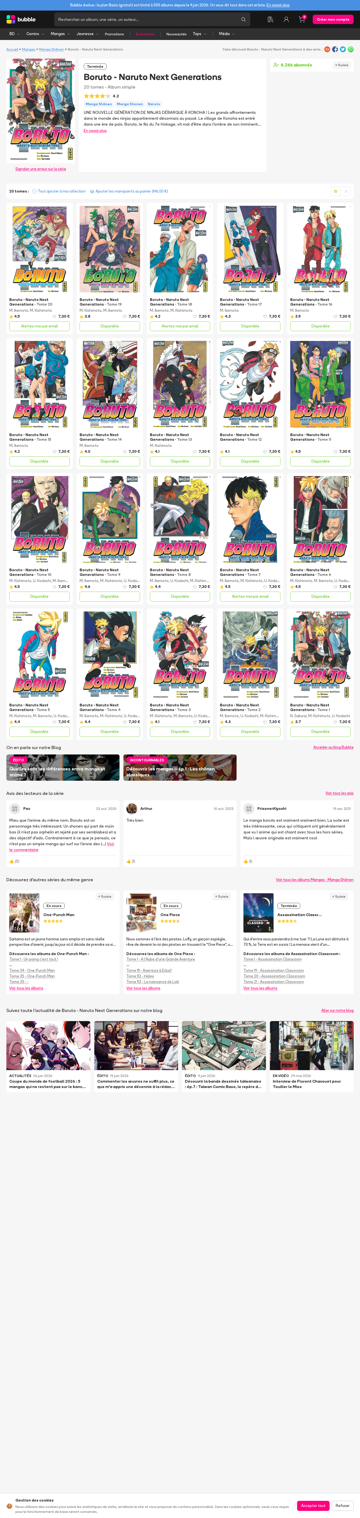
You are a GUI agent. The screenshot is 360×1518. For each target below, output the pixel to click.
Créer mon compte (333, 19)
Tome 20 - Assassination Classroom (274, 976)
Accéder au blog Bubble (333, 747)
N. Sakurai (298, 716)
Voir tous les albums (26, 988)
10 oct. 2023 (224, 808)
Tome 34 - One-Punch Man (32, 970)
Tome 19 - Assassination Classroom (273, 970)
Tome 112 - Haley (140, 976)
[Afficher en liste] (345, 191)
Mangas (58, 33)
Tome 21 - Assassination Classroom (273, 981)
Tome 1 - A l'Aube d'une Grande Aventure (160, 959)
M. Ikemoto (18, 310)
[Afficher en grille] (335, 191)
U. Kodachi (42, 580)
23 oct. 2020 (106, 808)
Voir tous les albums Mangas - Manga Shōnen (315, 879)
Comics (32, 33)
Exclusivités (145, 34)
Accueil (12, 49)
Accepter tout (313, 1505)
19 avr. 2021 (342, 808)
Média (224, 33)
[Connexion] (286, 19)
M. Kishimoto (41, 310)
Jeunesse (85, 33)
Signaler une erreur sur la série (40, 169)
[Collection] (271, 19)
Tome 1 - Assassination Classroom (272, 959)
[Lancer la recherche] (243, 19)
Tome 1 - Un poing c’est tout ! (33, 959)
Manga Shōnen (51, 49)
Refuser (342, 1505)
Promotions (114, 34)
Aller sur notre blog (337, 1010)
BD (12, 33)
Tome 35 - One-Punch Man (32, 976)
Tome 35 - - (19, 981)
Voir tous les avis (339, 793)
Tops (197, 33)
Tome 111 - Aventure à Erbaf (149, 970)
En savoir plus (278, 5)
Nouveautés (177, 34)
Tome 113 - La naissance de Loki (152, 981)
